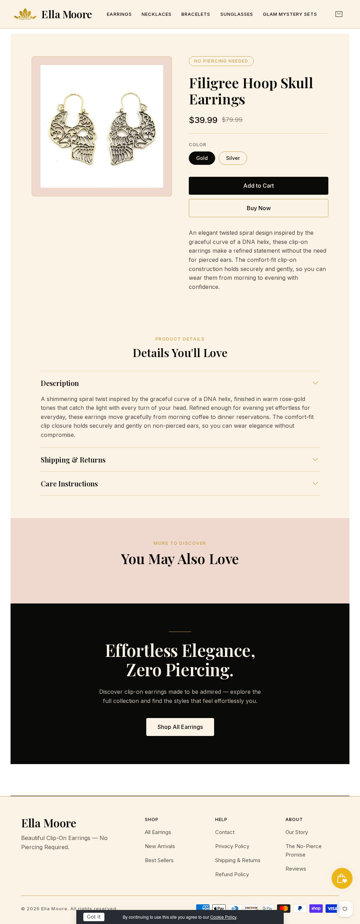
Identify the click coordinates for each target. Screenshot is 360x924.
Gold (202, 158)
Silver (233, 158)
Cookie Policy (223, 917)
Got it (94, 916)
